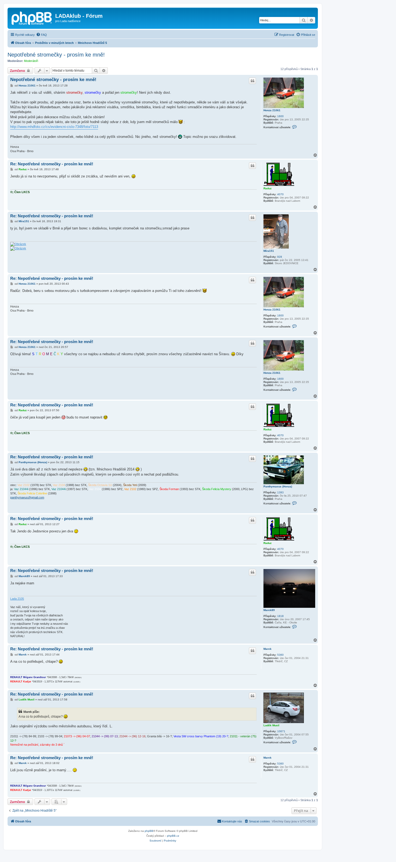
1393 (280, 492)
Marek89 (269, 610)
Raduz (267, 188)
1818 (280, 616)
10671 (281, 731)
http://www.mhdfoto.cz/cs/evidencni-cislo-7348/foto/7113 (54, 127)
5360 (280, 654)
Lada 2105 (17, 598)
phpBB (149, 830)
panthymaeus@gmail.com (27, 497)
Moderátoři (31, 60)
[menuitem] (41, 35)
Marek (267, 648)
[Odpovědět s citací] (252, 81)
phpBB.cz (173, 835)
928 (279, 256)
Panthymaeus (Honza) (277, 486)
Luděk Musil (271, 725)
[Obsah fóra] (32, 17)
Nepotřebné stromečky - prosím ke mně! (56, 55)
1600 (280, 116)
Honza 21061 (271, 110)
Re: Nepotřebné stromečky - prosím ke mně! (51, 164)
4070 (280, 194)
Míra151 (268, 250)
